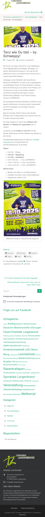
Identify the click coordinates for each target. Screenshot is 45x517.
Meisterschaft (24, 358)
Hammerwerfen (34, 335)
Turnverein (11, 421)
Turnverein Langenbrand (26, 60)
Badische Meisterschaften (26, 323)
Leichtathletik (26, 354)
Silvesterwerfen (9, 372)
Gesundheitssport (11, 261)
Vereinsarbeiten (29, 385)
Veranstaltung (16, 264)
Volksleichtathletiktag (12, 389)
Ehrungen (36, 327)
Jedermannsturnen (12, 345)
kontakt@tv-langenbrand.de (15, 482)
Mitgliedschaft (35, 358)
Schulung (28, 369)
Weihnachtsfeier (8, 394)
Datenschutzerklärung (27, 508)
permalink (27, 264)
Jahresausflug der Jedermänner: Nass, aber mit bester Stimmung (23, 283)
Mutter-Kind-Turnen (21, 362)
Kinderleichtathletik (13, 349)
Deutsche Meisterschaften (17, 327)
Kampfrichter (25, 346)
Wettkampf (28, 393)
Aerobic (28, 261)
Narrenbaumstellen (10, 364)
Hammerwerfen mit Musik (12, 339)
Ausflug (12, 323)
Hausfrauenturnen (31, 338)
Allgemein (10, 406)
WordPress (22, 515)
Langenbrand (14, 355)
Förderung (6, 336)
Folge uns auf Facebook (17, 310)
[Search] (39, 291)
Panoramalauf (22, 365)
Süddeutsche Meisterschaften (13, 381)
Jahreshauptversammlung (14, 342)
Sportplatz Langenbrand (19, 377)
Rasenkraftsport (14, 368)
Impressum (14, 508)
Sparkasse (19, 373)
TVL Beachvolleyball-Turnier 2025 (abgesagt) (21, 278)
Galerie (12, 336)
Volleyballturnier (28, 389)
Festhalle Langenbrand (25, 332)
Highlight (20, 261)
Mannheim (38, 355)
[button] (32, 12)
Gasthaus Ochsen (21, 336)
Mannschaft (6, 358)
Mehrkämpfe (14, 358)
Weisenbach (17, 394)
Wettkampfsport (12, 426)
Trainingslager (35, 381)
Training (27, 380)
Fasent (7, 332)
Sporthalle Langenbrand (31, 373)
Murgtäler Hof (9, 361)
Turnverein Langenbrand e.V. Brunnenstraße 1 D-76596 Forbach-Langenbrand (16, 477)
